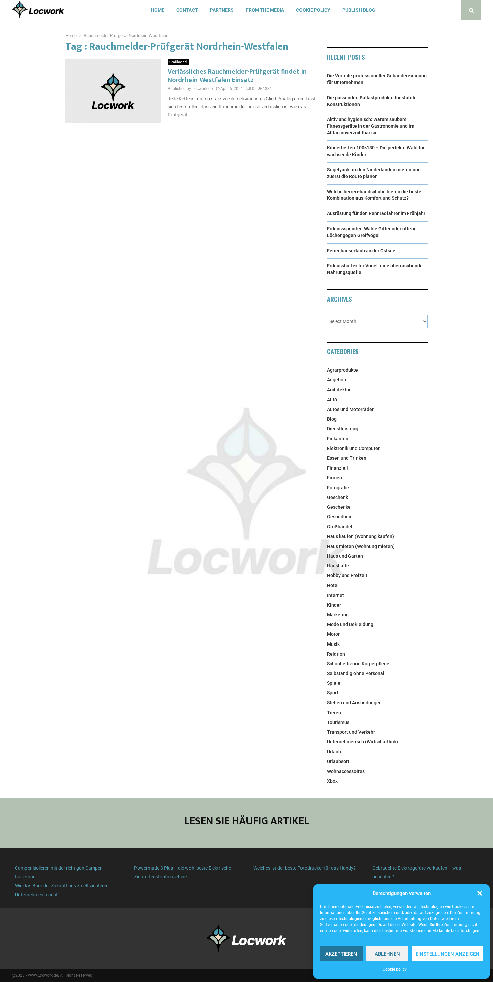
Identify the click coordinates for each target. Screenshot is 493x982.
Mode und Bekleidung (350, 624)
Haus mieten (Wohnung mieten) (361, 546)
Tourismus (338, 722)
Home (157, 10)
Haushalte (338, 565)
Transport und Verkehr (351, 732)
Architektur (339, 389)
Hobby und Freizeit (347, 575)
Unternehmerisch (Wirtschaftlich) (362, 741)
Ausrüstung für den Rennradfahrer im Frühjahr (376, 213)
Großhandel (178, 62)
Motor (333, 634)
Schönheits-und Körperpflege (358, 663)
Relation (336, 654)
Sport (332, 692)
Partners (222, 10)
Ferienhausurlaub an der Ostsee (361, 250)
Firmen (334, 477)
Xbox (332, 781)
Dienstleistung (342, 428)
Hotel (333, 585)
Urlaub (334, 751)
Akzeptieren (341, 954)
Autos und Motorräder (350, 409)
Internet (335, 595)
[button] (479, 893)
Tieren (334, 712)
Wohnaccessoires (346, 771)
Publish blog (358, 10)
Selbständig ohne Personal (355, 673)
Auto (332, 399)
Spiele (333, 683)
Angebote (337, 379)
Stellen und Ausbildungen (354, 702)
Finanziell (337, 468)
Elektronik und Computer (353, 448)
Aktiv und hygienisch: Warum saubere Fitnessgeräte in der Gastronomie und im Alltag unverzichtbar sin (370, 126)
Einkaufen (337, 438)
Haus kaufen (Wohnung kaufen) (360, 536)
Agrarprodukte (342, 370)
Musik (333, 644)
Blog (332, 419)
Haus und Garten (345, 556)
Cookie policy (395, 969)
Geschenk (337, 497)
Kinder (334, 605)
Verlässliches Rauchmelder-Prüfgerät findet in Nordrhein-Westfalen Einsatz (237, 76)
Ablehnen (387, 954)
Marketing (338, 614)
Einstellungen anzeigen (447, 954)
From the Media (265, 10)
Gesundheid (340, 516)
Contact (187, 10)
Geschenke (339, 507)
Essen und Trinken (346, 458)
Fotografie (338, 487)
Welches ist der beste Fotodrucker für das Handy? (304, 868)
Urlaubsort (338, 761)
